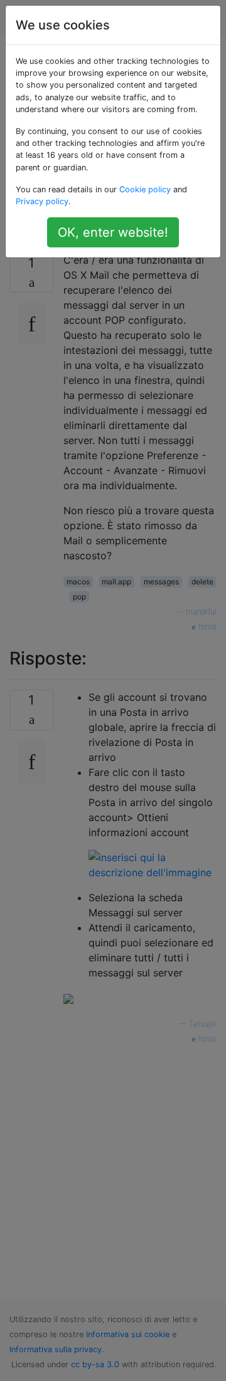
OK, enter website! (113, 232)
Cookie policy (145, 189)
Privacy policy (42, 201)
